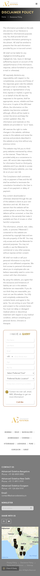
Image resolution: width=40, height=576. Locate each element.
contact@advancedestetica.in (14, 496)
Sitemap (30, 565)
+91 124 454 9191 (16, 489)
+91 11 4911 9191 (16, 481)
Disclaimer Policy (26, 563)
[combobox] (10, 357)
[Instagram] (4, 521)
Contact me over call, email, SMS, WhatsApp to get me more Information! (20, 394)
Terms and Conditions (15, 565)
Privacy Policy (12, 563)
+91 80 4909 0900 (16, 474)
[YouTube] (9, 521)
